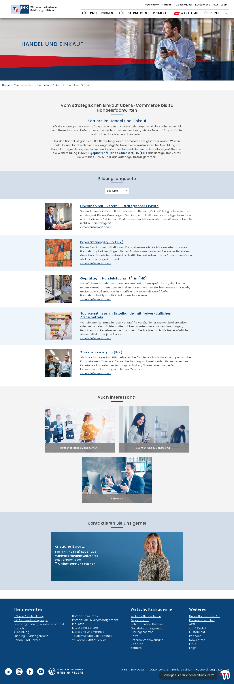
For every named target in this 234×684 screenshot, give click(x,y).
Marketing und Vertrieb (88, 632)
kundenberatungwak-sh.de (76, 555)
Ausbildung (21, 632)
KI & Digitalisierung (85, 628)
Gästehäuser (184, 4)
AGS (192, 624)
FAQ (215, 4)
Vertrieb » (117, 498)
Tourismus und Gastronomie (92, 636)
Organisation (140, 620)
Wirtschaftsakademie (146, 616)
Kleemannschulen (202, 620)
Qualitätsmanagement (147, 628)
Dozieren (137, 644)
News (134, 636)
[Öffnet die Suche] (226, 13)
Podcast (167, 4)
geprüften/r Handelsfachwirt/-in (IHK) (118, 153)
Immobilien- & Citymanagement (95, 620)
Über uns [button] (212, 13)
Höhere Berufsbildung (29, 616)
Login (224, 4)
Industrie (78, 624)
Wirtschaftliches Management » (80, 447)
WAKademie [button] (189, 13)
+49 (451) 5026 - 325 (81, 552)
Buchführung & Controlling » (154, 447)
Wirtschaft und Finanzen (89, 639)
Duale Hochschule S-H (204, 616)
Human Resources (85, 616)
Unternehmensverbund (147, 640)
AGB (124, 669)
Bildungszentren (142, 632)
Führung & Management (31, 636)
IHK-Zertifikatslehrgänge (31, 620)
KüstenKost (202, 4)
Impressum (139, 669)
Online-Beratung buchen (76, 564)
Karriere (136, 648)
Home (6, 85)
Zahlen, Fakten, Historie (147, 624)
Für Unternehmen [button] (133, 13)
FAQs (192, 644)
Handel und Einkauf (49, 85)
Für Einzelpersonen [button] (98, 13)
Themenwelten (23, 85)
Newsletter (152, 4)
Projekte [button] (161, 13)
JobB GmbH (197, 628)
